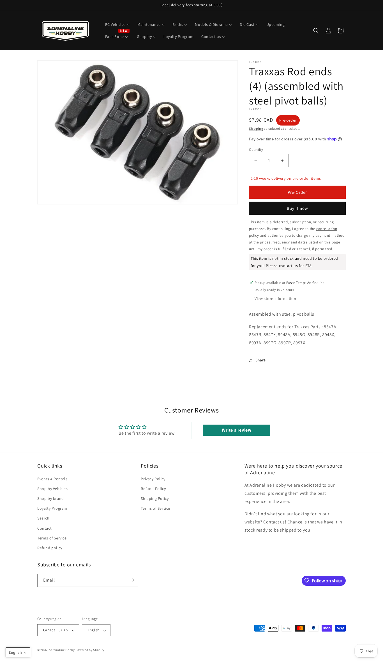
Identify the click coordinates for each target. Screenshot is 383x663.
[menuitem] (117, 24)
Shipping (256, 128)
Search (43, 518)
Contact (44, 527)
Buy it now (297, 208)
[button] (316, 30)
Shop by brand (50, 498)
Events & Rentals (52, 478)
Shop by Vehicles (52, 488)
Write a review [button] (236, 430)
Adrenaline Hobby (62, 650)
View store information (275, 298)
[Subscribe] (132, 580)
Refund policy (49, 547)
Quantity (256, 149)
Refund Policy (153, 488)
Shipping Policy (155, 498)
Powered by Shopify (90, 650)
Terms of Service (52, 537)
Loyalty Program (52, 508)
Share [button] (260, 360)
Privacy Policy (153, 478)
